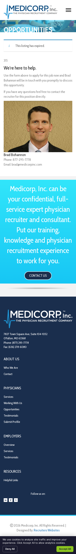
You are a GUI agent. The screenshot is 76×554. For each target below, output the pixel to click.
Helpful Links (11, 480)
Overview (9, 445)
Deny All (10, 548)
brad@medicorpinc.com (27, 164)
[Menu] (68, 10)
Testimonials (11, 415)
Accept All (65, 548)
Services (8, 397)
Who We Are (11, 367)
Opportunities (11, 409)
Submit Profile (12, 422)
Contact (8, 374)
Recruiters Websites (47, 530)
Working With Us (13, 403)
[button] (38, 275)
